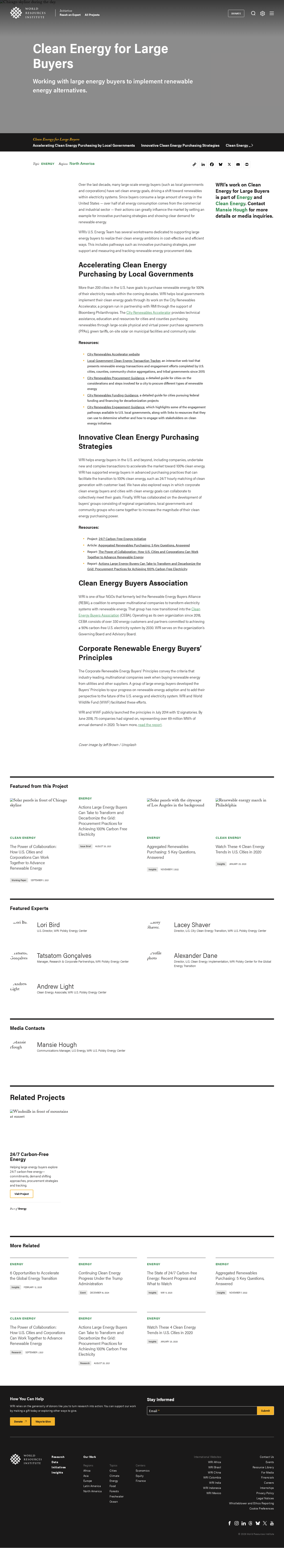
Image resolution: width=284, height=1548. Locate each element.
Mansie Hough (232, 209)
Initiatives (66, 11)
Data (55, 1462)
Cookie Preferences (261, 1508)
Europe (87, 1480)
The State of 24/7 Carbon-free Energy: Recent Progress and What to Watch (172, 1278)
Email (153, 1411)
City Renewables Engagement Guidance (115, 407)
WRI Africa (214, 1462)
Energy (47, 163)
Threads (251, 1523)
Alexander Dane (195, 955)
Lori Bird (48, 924)
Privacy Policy (265, 1493)
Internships (267, 1488)
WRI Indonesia (212, 1488)
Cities (113, 1470)
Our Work (89, 1457)
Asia (86, 1476)
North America (82, 163)
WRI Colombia (212, 1477)
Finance (141, 1480)
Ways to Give (43, 1421)
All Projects (92, 14)
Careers (269, 1482)
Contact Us (267, 1457)
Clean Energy (230, 203)
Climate (115, 1476)
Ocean (114, 1501)
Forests (114, 1491)
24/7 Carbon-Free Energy (29, 1156)
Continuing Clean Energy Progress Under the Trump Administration (101, 1278)
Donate (236, 13)
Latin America (92, 1486)
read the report (150, 724)
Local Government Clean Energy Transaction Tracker (123, 360)
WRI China (214, 1472)
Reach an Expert (70, 14)
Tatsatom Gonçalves (64, 955)
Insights (57, 1472)
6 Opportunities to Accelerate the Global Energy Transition (34, 1275)
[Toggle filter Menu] (262, 13)
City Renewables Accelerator (148, 312)
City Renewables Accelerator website (113, 354)
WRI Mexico (213, 1493)
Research (58, 1457)
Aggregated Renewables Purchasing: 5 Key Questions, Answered (144, 545)
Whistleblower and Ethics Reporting (251, 1503)
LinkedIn (244, 1523)
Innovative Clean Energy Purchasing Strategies (180, 145)
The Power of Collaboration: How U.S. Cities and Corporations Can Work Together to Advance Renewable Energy (33, 857)
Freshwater (117, 1496)
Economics (143, 1470)
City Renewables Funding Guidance (112, 395)
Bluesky (258, 1523)
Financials (267, 1477)
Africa (87, 1470)
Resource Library (263, 1467)
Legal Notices (265, 1498)
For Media (267, 1472)
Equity (140, 1476)
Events (270, 1462)
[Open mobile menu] (271, 13)
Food (113, 1486)
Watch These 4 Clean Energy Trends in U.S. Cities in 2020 (240, 849)
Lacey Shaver (192, 924)
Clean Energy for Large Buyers (56, 140)
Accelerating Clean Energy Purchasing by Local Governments (84, 145)
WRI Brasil (214, 1467)
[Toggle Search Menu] (253, 13)
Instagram (237, 1523)
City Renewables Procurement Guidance (115, 377)
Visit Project (22, 1194)
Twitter (265, 1523)
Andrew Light (55, 986)
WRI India (215, 1482)
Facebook (229, 1523)
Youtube (272, 1523)
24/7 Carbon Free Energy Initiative (122, 538)
